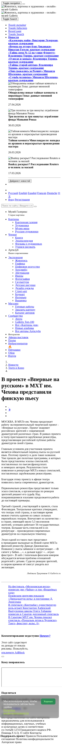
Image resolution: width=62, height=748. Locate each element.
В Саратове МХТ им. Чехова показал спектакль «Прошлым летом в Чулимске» (32, 619)
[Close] (35, 206)
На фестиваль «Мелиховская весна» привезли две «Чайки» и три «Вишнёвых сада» (32, 589)
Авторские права (11, 742)
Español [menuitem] (32, 193)
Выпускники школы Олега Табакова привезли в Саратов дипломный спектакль (33, 613)
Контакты (36, 732)
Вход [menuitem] (11, 199)
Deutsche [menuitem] (52, 193)
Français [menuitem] (41, 193)
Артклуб (18, 251)
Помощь (6, 732)
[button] (17, 25)
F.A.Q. (16, 732)
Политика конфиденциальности (35, 739)
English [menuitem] (23, 193)
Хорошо (48, 701)
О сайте (25, 732)
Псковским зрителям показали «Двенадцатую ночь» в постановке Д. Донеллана (30, 598)
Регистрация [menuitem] (22, 199)
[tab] (8, 406)
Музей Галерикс (17, 213)
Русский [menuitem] (13, 193)
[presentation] (34, 412)
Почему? (45, 635)
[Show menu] (23, 3)
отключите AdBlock (13, 652)
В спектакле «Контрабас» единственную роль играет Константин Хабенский (32, 606)
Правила (31, 736)
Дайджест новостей (20, 181)
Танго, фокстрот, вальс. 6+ (23, 623)
